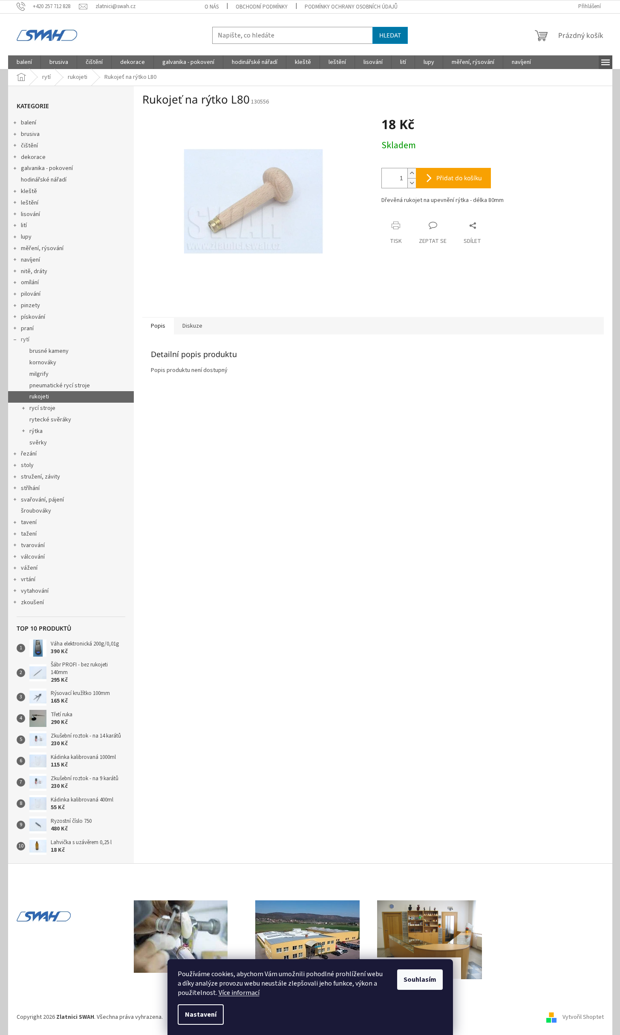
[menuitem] (24, 62)
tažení (29, 534)
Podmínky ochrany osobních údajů (351, 7)
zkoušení (32, 602)
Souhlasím (420, 979)
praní (27, 328)
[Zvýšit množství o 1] (411, 173)
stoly (27, 465)
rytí (25, 339)
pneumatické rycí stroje (59, 385)
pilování (30, 294)
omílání (30, 282)
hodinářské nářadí (43, 180)
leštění (29, 203)
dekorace (33, 157)
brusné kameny (49, 351)
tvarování (33, 545)
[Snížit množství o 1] (411, 183)
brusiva (30, 134)
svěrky (38, 442)
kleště (29, 191)
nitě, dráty (34, 271)
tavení (29, 522)
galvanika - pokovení (47, 168)
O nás (212, 7)
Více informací (239, 993)
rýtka (36, 431)
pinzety (30, 305)
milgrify (39, 374)
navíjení (30, 260)
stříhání (30, 488)
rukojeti (39, 396)
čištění (29, 145)
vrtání (28, 579)
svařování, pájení (42, 500)
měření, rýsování (42, 248)
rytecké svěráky (50, 419)
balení (28, 122)
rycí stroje (42, 408)
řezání (29, 454)
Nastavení (200, 1014)
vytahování (35, 591)
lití (24, 225)
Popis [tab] (158, 326)
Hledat (390, 35)
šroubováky (36, 511)
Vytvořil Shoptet (583, 1017)
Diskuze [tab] (192, 326)
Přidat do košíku (459, 178)
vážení (29, 568)
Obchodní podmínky (262, 7)
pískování (33, 317)
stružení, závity (40, 477)
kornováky (42, 362)
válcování (33, 557)
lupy (26, 237)
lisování (30, 214)
